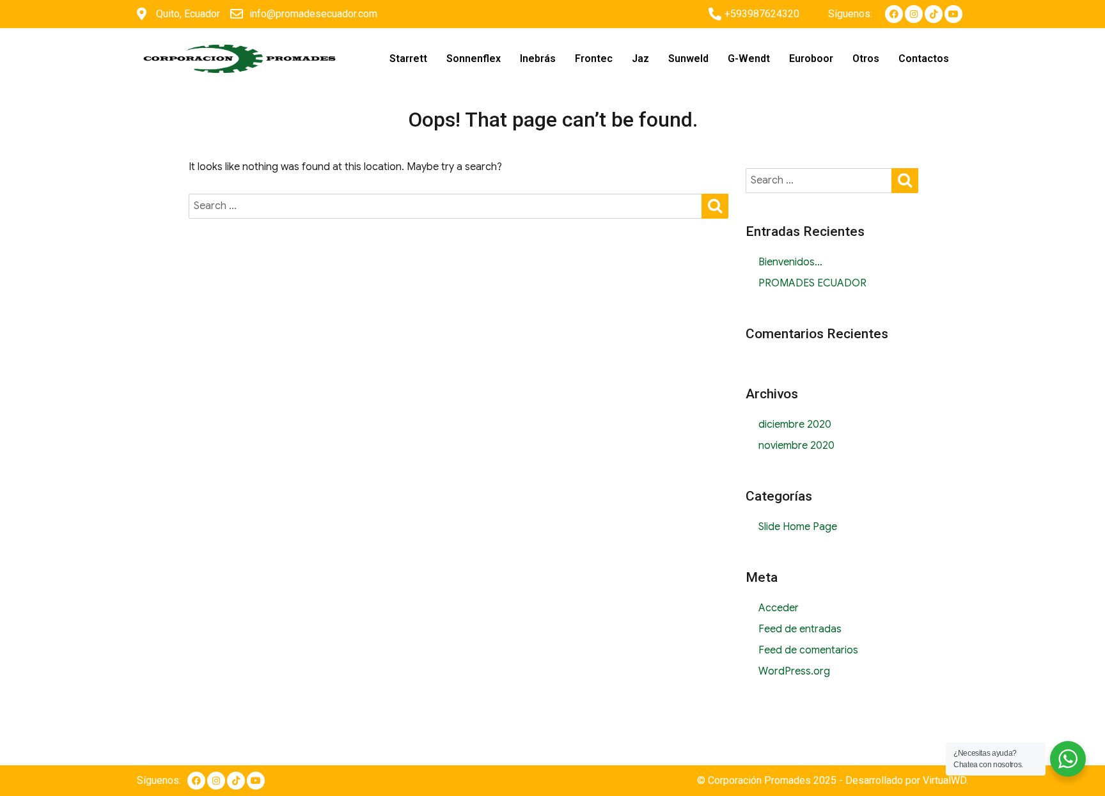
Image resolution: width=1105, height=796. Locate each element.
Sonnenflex (473, 58)
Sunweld (688, 58)
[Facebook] (894, 14)
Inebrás (538, 58)
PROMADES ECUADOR (812, 283)
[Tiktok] (934, 14)
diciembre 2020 (794, 424)
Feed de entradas (800, 629)
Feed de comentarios (808, 650)
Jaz (640, 58)
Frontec (594, 58)
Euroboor (811, 58)
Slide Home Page (797, 526)
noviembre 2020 (796, 445)
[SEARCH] (714, 205)
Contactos (923, 58)
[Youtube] (953, 14)
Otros (865, 58)
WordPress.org (794, 671)
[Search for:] (446, 205)
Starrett (408, 58)
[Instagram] (914, 14)
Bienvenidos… (790, 262)
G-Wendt (749, 58)
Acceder (778, 608)
